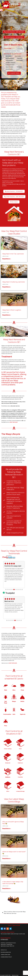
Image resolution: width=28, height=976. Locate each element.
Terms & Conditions (5, 954)
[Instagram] (7, 929)
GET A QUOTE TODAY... (14, 73)
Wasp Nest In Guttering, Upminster (13, 282)
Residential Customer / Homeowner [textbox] (12, 51)
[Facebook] (5, 929)
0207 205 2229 (14, 422)
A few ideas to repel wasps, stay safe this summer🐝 (12, 882)
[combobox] (14, 50)
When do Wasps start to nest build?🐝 (14, 852)
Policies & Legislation (6, 952)
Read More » (6, 259)
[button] (1, 10)
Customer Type (7, 48)
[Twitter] (2, 929)
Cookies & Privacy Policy (6, 957)
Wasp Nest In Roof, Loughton (11, 310)
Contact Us (4, 950)
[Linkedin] (10, 929)
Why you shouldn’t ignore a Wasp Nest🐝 (13, 822)
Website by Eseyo (15, 975)
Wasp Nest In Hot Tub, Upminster (13, 254)
